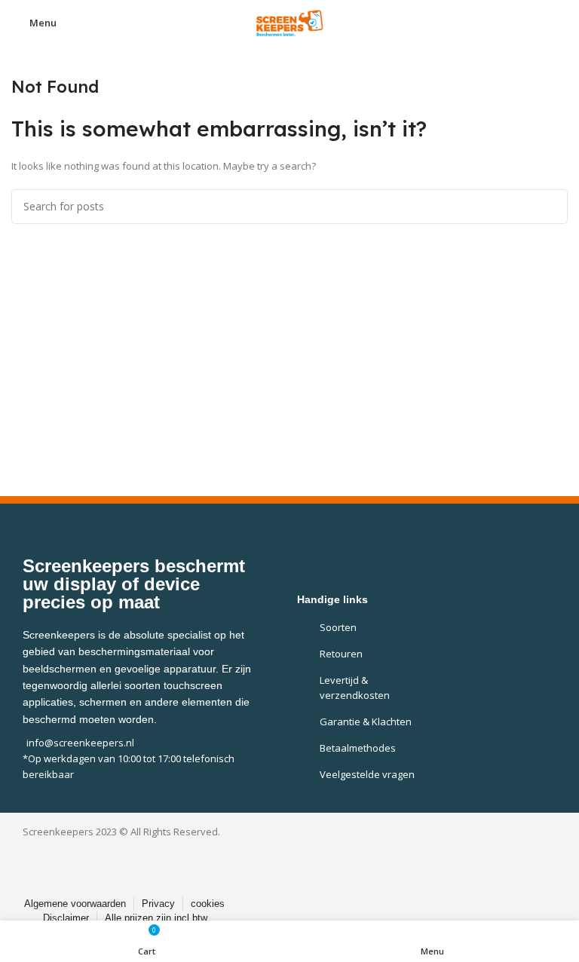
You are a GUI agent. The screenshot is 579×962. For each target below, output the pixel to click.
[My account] (561, 23)
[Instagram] (303, 860)
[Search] (550, 206)
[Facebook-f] (269, 860)
